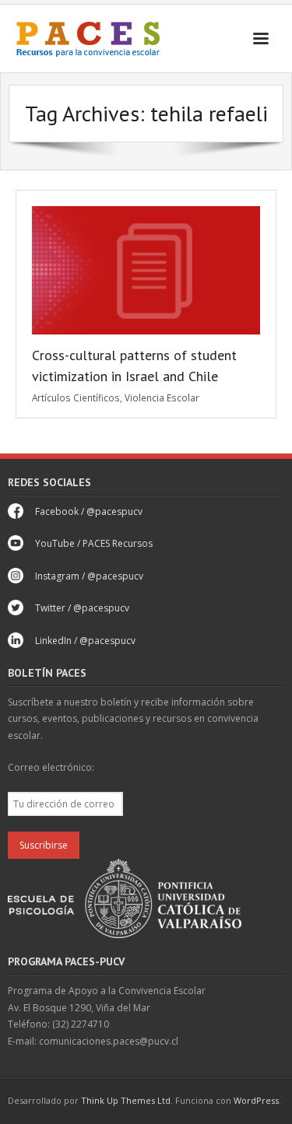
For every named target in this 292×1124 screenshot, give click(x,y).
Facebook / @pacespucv (88, 511)
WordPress (256, 1100)
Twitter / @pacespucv (82, 608)
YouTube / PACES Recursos (94, 543)
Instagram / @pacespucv (89, 576)
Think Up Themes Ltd (126, 1100)
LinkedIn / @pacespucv (85, 640)
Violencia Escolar (162, 397)
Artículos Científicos (76, 397)
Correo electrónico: (51, 767)
